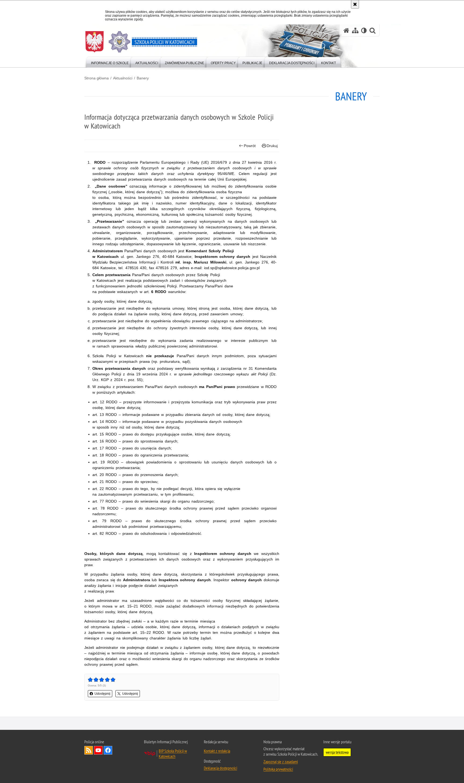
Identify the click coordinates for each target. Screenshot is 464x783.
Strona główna (96, 78)
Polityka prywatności (278, 769)
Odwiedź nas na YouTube (98, 750)
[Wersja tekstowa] (364, 30)
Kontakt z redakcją (217, 750)
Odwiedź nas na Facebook (108, 750)
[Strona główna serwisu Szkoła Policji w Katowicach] (346, 30)
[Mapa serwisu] (355, 30)
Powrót (250, 146)
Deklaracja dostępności (220, 768)
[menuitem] (109, 62)
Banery (143, 78)
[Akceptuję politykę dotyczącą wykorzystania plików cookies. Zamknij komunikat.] (355, 4)
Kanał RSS (88, 750)
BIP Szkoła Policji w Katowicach (173, 753)
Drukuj (272, 146)
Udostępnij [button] (102, 694)
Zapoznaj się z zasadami (280, 761)
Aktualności (122, 78)
